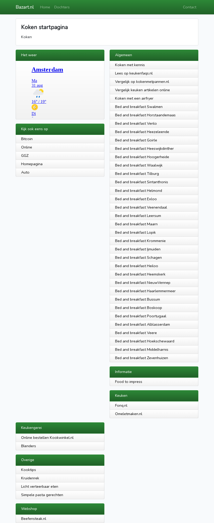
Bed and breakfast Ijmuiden (137, 249)
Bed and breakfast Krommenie (140, 240)
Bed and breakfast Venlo (136, 123)
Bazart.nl (25, 7)
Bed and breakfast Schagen (138, 257)
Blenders (28, 446)
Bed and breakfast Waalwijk (139, 165)
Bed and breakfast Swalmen (139, 106)
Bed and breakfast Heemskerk (140, 274)
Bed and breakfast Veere (136, 332)
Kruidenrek (30, 478)
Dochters (62, 7)
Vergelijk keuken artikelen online (142, 90)
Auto (25, 172)
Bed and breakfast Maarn (136, 224)
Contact (189, 7)
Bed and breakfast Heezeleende (142, 131)
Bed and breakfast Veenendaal (141, 207)
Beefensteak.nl (33, 518)
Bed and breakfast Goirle (136, 140)
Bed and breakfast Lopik (135, 232)
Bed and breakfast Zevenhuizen (141, 357)
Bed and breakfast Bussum (137, 299)
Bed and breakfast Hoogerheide (142, 156)
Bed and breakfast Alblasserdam (142, 324)
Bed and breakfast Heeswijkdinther (144, 148)
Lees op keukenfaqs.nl (134, 73)
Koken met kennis (130, 64)
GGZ (24, 155)
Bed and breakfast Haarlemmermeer (145, 291)
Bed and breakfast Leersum (138, 215)
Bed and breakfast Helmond (138, 190)
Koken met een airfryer (134, 98)
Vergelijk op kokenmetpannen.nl (142, 81)
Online (26, 147)
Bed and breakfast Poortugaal (140, 316)
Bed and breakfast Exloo (136, 199)
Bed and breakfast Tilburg (137, 173)
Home (45, 7)
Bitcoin (27, 138)
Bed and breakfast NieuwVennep (142, 282)
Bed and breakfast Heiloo (136, 265)
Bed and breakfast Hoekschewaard (144, 341)
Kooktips (28, 469)
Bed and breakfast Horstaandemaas (145, 115)
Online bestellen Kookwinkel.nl (47, 437)
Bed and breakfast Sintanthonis (141, 182)
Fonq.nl (121, 405)
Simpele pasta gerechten (42, 494)
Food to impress (128, 381)
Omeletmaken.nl (128, 413)
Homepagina (32, 163)
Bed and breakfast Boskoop (138, 307)
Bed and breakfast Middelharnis (141, 349)
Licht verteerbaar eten (39, 486)
